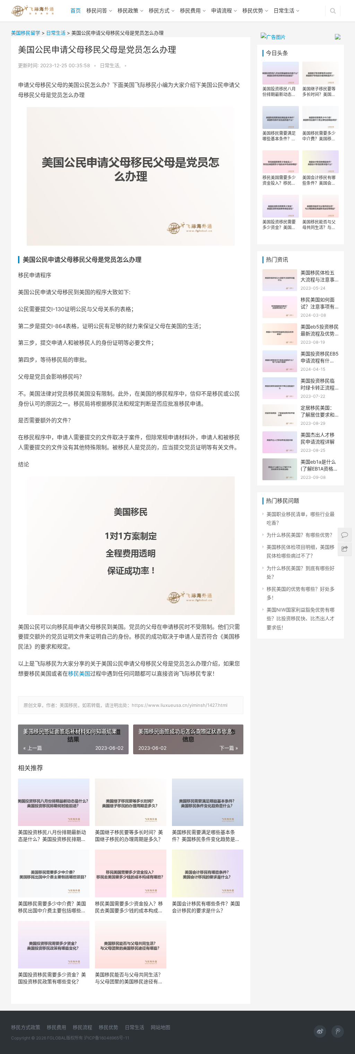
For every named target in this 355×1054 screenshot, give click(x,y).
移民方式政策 (25, 1027)
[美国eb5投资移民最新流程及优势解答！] (279, 328)
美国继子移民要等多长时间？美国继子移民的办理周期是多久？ (129, 835)
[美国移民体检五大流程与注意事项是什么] (279, 273)
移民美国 (79, 673)
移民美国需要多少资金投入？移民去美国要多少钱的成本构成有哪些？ (129, 907)
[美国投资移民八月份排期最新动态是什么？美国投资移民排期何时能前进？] (53, 802)
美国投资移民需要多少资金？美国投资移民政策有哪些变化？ (52, 978)
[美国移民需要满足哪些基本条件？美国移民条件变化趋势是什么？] (207, 802)
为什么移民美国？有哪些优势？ (301, 535)
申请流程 (221, 10)
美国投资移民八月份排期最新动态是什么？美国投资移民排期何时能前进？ (52, 836)
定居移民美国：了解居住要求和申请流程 (318, 414)
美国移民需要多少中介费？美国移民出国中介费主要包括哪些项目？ (52, 907)
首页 (75, 10)
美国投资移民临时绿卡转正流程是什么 (318, 387)
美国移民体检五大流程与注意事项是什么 (318, 279)
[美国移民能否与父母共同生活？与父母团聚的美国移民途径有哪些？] (130, 944)
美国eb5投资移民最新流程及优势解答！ (320, 333)
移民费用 (190, 10)
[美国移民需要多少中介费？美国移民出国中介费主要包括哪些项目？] (53, 873)
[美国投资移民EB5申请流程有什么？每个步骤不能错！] (279, 355)
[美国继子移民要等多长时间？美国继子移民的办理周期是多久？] (130, 802)
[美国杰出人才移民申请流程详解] (279, 436)
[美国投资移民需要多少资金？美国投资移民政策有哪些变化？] (53, 944)
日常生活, (111, 65)
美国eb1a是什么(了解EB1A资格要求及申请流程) (319, 468)
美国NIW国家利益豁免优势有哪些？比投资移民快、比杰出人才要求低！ (301, 618)
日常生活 (284, 10)
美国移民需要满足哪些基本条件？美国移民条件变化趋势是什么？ (206, 836)
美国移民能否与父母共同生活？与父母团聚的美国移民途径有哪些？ (129, 978)
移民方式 (159, 10)
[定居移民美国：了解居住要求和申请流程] (279, 409)
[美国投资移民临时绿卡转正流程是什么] (279, 382)
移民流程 (82, 1027)
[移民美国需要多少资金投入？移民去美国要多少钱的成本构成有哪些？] (130, 873)
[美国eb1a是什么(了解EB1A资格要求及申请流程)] (279, 463)
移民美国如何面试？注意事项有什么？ (318, 306)
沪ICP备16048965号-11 (106, 1037)
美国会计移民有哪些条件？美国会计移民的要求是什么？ (206, 907)
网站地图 (160, 1027)
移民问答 (96, 10)
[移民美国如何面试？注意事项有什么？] (279, 301)
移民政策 (128, 10)
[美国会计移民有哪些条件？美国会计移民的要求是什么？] (207, 873)
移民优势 (252, 10)
